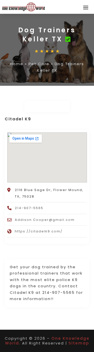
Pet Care (39, 63)
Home (16, 63)
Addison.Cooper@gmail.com (45, 219)
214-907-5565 (29, 208)
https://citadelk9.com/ (38, 231)
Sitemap (78, 343)
